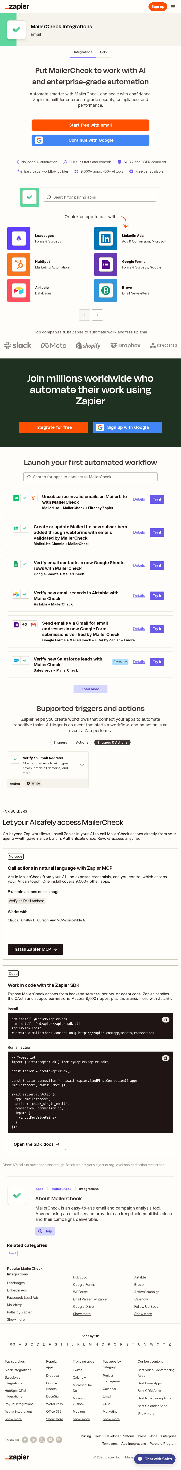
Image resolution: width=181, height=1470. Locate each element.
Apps (39, 1189)
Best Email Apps (150, 1383)
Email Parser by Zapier (90, 1299)
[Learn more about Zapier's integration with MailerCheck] (17, 1195)
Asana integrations (19, 1411)
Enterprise (168, 1436)
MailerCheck (61, 1189)
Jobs (153, 1436)
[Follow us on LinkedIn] (33, 1439)
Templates (110, 1443)
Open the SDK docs (33, 1144)
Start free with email (90, 125)
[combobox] (100, 197)
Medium (79, 1411)
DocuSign (53, 1396)
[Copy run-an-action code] (165, 1058)
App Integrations (133, 1443)
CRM (106, 1404)
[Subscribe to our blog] (59, 1439)
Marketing (110, 1411)
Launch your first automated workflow (90, 462)
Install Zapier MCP (32, 949)
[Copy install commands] (165, 1020)
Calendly (141, 1299)
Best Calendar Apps (152, 1406)
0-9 (12, 1344)
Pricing (86, 1436)
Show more (13, 1419)
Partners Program (163, 1443)
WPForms (80, 1292)
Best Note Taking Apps (154, 1398)
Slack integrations (18, 1370)
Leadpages (16, 1283)
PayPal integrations (19, 1404)
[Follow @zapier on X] (42, 1439)
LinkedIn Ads (17, 1290)
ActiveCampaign (147, 1292)
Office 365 (54, 1411)
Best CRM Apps (149, 1391)
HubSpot (80, 1277)
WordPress (54, 1404)
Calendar (109, 1389)
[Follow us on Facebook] (25, 1439)
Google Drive (83, 1306)
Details (139, 499)
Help (48, 1231)
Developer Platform (119, 1436)
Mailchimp (14, 1305)
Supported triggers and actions (91, 708)
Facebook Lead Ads (23, 1297)
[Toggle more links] (34, 1319)
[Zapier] (17, 6)
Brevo (139, 1285)
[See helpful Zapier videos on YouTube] (50, 1439)
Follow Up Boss (146, 1306)
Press (142, 1436)
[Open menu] (173, 6)
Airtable (140, 1277)
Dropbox (52, 1375)
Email (36, 34)
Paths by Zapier (19, 1312)
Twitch (77, 1370)
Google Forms (84, 1285)
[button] (90, 140)
